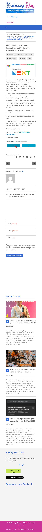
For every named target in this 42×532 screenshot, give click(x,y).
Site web (11, 238)
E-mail (13, 231)
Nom (12, 224)
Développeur (17, 34)
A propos (31, 529)
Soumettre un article (19, 529)
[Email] (34, 157)
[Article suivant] (34, 163)
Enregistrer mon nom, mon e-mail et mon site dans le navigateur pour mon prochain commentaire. (20, 248)
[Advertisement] (22, 277)
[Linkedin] (27, 157)
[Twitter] (20, 157)
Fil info (20, 55)
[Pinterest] (31, 157)
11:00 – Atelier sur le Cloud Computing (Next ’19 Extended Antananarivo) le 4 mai (18, 48)
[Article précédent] (8, 163)
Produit (19, 36)
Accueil (9, 34)
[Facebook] (16, 157)
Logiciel (13, 36)
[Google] (23, 157)
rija (23, 58)
